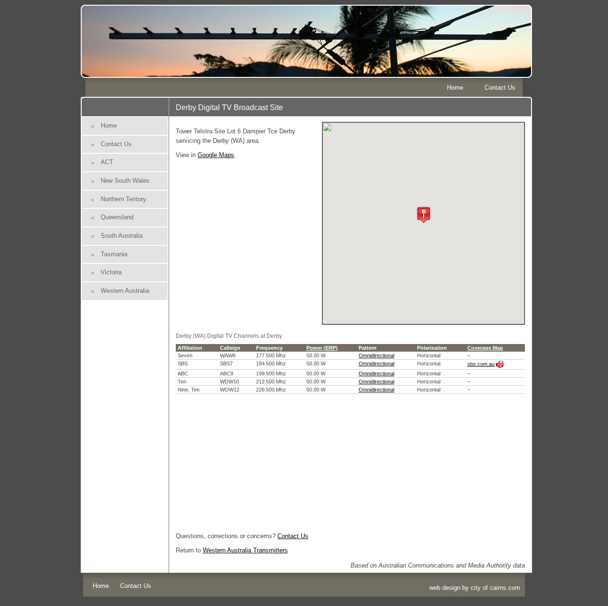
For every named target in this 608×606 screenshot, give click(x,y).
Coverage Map (485, 348)
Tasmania (114, 254)
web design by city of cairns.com (474, 587)
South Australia (121, 235)
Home (455, 87)
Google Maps (216, 154)
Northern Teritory (123, 199)
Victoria (111, 272)
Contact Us (499, 87)
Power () (322, 348)
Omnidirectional (376, 355)
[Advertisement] (350, 460)
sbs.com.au (480, 364)
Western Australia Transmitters (245, 550)
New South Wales (125, 180)
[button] (423, 215)
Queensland (117, 217)
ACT (107, 162)
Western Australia (125, 290)
